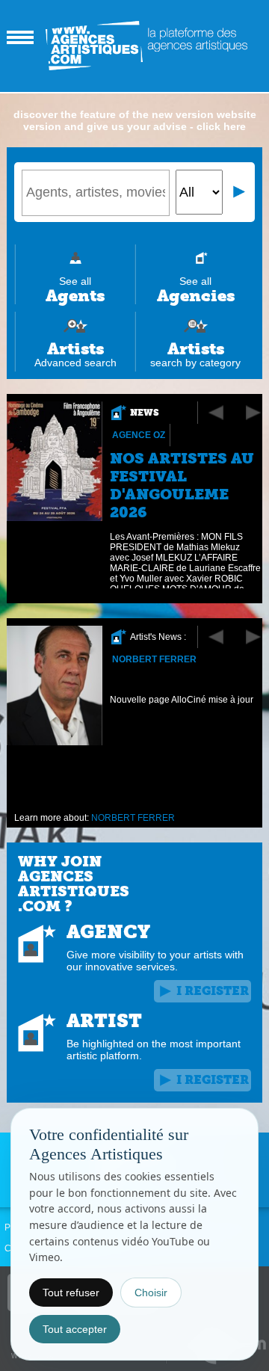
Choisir (150, 1292)
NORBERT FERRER (154, 659)
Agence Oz (138, 435)
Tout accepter (75, 1329)
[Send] (240, 192)
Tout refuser (71, 1292)
